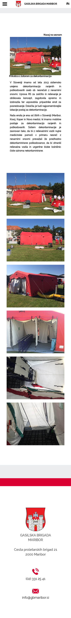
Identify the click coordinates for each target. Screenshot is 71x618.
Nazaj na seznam (53, 34)
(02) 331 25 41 (35, 579)
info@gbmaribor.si (35, 598)
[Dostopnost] (68, 3)
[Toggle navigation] (4, 4)
